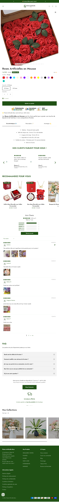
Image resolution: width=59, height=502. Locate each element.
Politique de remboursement (9, 476)
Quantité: (4, 91)
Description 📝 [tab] (29, 123)
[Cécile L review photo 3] (22, 253)
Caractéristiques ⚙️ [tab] (11, 123)
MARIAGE (25, 466)
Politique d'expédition (7, 487)
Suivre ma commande (45, 455)
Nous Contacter (29, 387)
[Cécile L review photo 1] (6, 253)
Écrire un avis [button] (29, 233)
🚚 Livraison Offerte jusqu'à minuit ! (29, 1)
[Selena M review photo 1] (6, 290)
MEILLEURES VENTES (28, 453)
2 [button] (28, 335)
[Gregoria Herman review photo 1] (6, 309)
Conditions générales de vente (9, 484)
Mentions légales (6, 473)
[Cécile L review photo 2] (14, 253)
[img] (21, 155)
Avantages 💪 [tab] (47, 123)
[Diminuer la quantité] (4, 94)
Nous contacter (44, 453)
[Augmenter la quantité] (10, 94)
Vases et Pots (43, 463)
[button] (21, 223)
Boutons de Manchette (45, 466)
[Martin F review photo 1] (6, 327)
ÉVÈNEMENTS (26, 463)
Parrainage (43, 461)
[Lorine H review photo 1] (6, 272)
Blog (41, 458)
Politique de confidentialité (8, 479)
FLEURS (25, 458)
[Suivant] (45, 1)
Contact (4, 489)
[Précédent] (13, 1)
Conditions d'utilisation (7, 481)
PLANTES (25, 455)
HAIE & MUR (26, 461)
